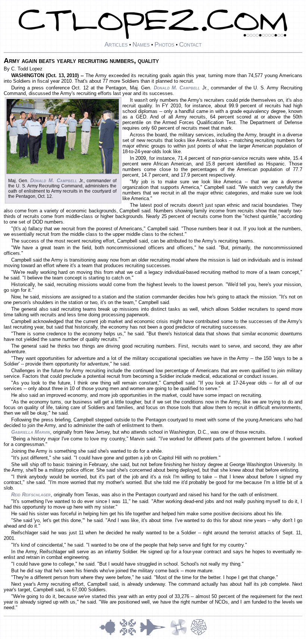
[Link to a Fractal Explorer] (109, 634)
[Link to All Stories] (155, 634)
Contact (190, 44)
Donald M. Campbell (177, 88)
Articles (116, 44)
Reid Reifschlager (31, 494)
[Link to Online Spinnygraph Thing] (180, 634)
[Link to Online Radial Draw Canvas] (198, 634)
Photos (164, 44)
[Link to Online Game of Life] (129, 634)
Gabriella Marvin (30, 432)
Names (141, 44)
